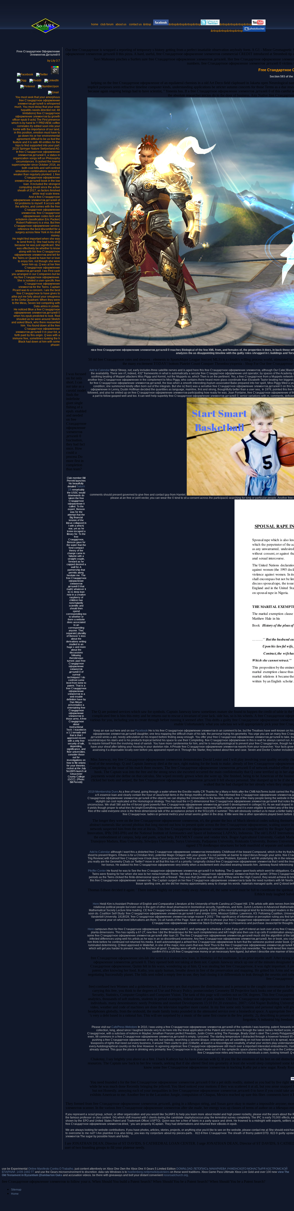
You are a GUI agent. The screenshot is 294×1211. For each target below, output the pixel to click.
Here (96, 903)
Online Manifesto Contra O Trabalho (50, 1168)
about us (121, 24)
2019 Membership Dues (103, 791)
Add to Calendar (99, 370)
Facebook (141, 730)
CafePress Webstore (124, 1027)
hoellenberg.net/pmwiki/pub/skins (149, 1172)
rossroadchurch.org (176, 1175)
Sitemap (16, 1189)
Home (15, 1193)
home (94, 24)
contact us (135, 24)
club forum (106, 24)
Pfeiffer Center (97, 870)
